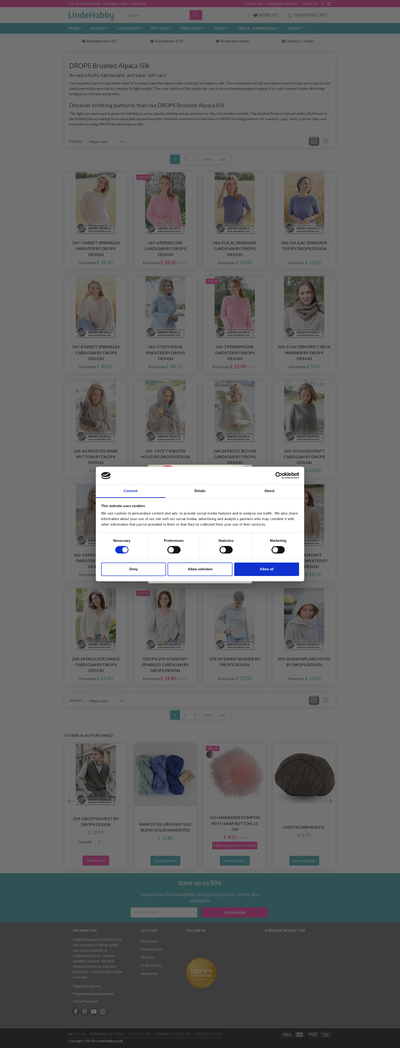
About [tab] (269, 491)
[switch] (174, 550)
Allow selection (200, 569)
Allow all (267, 569)
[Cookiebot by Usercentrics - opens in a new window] (279, 475)
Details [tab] (200, 491)
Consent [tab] (131, 491)
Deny (133, 569)
